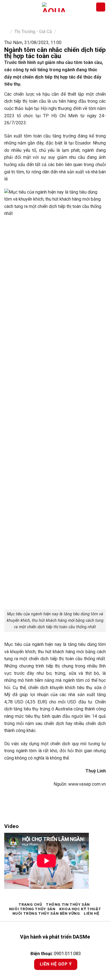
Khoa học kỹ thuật (80, 909)
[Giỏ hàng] (100, 7)
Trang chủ (30, 904)
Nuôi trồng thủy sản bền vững (46, 913)
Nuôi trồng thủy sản (32, 909)
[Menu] (7, 7)
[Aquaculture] (53, 7)
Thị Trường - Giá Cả (33, 31)
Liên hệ (91, 913)
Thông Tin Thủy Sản (68, 904)
